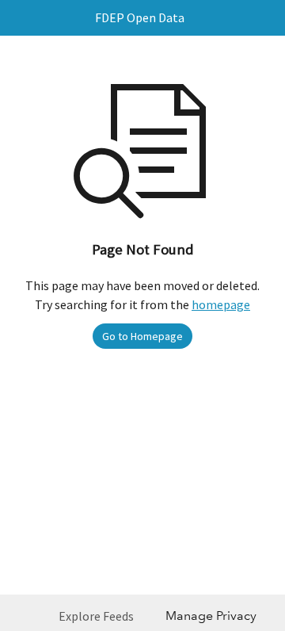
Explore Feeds (96, 616)
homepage (221, 304)
